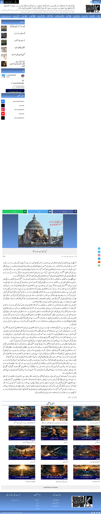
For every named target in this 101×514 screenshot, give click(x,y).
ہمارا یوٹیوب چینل (56, 500)
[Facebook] (99, 248)
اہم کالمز (69, 397)
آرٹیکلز (37, 505)
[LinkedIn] (99, 258)
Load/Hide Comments (50, 487)
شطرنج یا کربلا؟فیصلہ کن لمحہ (95, 462)
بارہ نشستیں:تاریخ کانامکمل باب (29, 442)
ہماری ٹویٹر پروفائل (55, 505)
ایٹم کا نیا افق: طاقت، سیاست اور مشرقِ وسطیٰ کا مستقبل (24, 422)
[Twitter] (99, 251)
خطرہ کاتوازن (97, 442)
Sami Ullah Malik (18, 83)
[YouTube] (99, 262)
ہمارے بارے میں (6, 16)
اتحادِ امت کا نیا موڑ (96, 481)
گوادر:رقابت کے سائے (84, 2)
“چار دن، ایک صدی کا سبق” (62, 481)
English (15, 2)
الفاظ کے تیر (32, 462)
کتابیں (37, 508)
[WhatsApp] (99, 265)
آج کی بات (16, 16)
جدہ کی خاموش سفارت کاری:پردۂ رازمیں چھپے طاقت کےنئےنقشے (55, 422)
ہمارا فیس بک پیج (56, 502)
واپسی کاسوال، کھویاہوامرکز (30, 481)
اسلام (37, 502)
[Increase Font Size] (5, 256)
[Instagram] (99, 255)
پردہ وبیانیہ (66, 442)
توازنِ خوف (65, 462)
